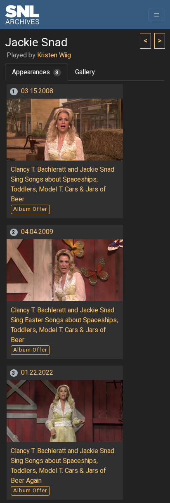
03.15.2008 (37, 91)
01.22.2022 (37, 373)
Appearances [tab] (35, 72)
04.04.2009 (37, 232)
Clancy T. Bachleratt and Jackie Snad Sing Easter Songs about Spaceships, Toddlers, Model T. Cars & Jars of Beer (64, 325)
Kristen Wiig (54, 55)
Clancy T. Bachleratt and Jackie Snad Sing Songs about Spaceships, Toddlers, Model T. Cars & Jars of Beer (62, 184)
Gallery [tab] (85, 72)
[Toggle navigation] (156, 15)
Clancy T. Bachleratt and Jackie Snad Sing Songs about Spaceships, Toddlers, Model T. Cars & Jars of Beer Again (62, 466)
